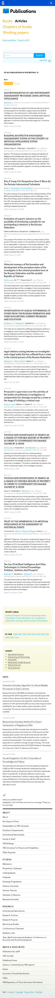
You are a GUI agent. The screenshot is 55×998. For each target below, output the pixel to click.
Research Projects (10, 920)
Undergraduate (9, 873)
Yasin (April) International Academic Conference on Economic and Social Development (24, 938)
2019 (12, 637)
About (6, 812)
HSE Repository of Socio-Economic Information (23, 982)
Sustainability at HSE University (16, 826)
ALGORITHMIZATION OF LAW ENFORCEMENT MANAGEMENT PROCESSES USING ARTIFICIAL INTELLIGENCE (27, 95)
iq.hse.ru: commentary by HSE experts (18, 964)
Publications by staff (11, 951)
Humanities (12, 659)
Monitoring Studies (11, 924)
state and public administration (36, 620)
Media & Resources (14, 947)
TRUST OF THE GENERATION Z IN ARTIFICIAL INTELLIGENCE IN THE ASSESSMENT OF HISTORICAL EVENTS (26, 524)
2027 (20, 634)
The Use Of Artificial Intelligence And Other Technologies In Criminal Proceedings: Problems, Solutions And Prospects (25, 567)
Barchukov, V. (8, 103)
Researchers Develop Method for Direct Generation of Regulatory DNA (22, 723)
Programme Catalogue (12, 868)
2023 (38, 634)
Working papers (16, 32)
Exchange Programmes (12, 881)
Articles (21, 21)
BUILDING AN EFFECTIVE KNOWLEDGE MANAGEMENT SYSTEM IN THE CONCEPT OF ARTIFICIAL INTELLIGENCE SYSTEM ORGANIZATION (26, 140)
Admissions (7, 864)
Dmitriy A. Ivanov (9, 404)
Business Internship (11, 899)
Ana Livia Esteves (26, 188)
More (17, 637)
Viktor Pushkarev (19, 361)
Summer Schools (10, 890)
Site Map (39, 992)
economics (25, 615)
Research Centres (10, 915)
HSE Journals (8, 956)
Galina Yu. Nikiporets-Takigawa (25, 531)
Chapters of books (17, 26)
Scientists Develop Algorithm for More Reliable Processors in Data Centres (25, 687)
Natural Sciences (14, 665)
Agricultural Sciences (16, 654)
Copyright (19, 992)
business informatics (13, 615)
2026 (24, 634)
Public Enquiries (9, 852)
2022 (42, 634)
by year (16, 83)
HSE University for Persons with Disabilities (20, 848)
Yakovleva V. (26, 491)
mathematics (10, 620)
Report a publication (9, 40)
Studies (7, 859)
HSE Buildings (8, 843)
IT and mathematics (23, 618)
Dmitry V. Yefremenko (11, 188)
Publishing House (10, 960)
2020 (7, 637)
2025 (29, 634)
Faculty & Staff (9, 839)
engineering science (38, 615)
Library (5, 969)
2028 (15, 634)
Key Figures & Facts (11, 821)
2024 (33, 634)
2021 (47, 634)
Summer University (10, 886)
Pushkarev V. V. (9, 323)
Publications (23, 11)
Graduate (7, 877)
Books (7, 21)
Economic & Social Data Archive (16, 973)
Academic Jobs (9, 933)
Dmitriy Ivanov (9, 280)
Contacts (10, 992)
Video (5, 978)
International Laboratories (14, 911)
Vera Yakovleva (30, 448)
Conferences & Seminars (13, 928)
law (33, 618)
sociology (19, 620)
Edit (51, 995)
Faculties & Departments (13, 830)
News (5, 676)
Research (8, 906)
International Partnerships (13, 834)
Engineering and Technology (19, 657)
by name (7, 83)
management (40, 618)
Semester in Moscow (11, 895)
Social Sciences (14, 667)
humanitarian (10, 618)
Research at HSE (23, 40)
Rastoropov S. (20, 323)
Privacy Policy (29, 992)
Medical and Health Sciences (19, 662)
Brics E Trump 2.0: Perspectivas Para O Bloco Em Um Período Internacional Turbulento (27, 183)
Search (39, 55)
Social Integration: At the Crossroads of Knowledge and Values (22, 760)
